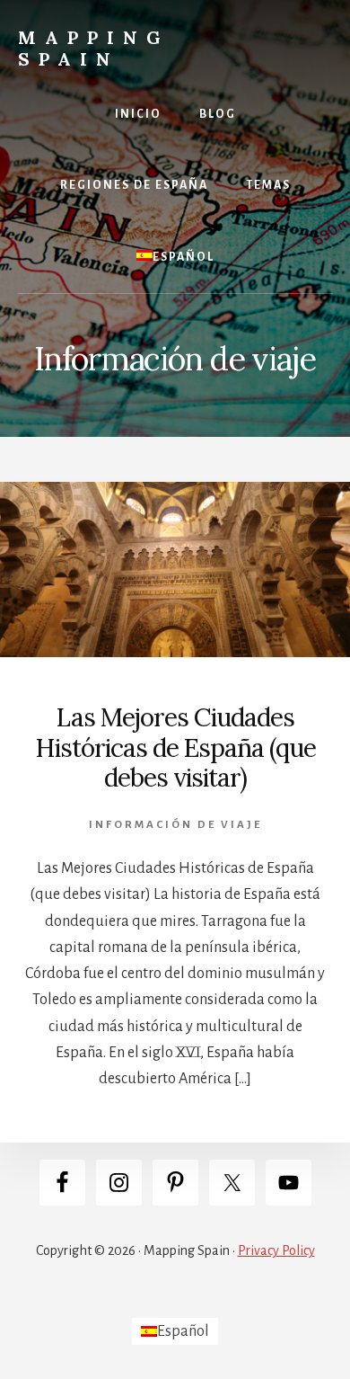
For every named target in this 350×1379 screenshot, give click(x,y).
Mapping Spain (94, 48)
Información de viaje (175, 825)
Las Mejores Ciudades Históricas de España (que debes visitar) (175, 747)
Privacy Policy (276, 1250)
